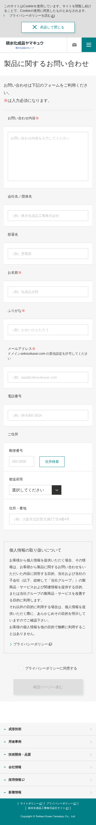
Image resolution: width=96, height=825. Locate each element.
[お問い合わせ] (74, 45)
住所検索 (52, 462)
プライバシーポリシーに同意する (51, 668)
